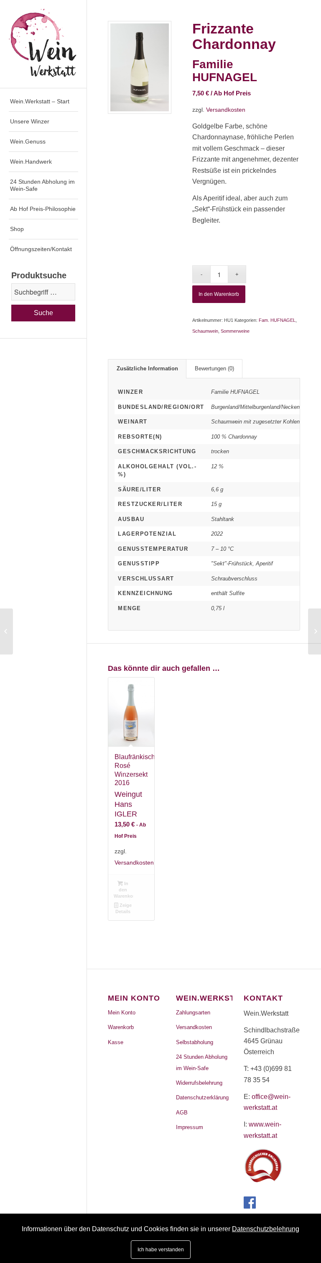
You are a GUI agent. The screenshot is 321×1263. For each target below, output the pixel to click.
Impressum (189, 1127)
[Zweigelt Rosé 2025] (6, 631)
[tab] (147, 368)
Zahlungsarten (193, 1012)
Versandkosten (225, 109)
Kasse (115, 1042)
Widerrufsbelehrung (199, 1083)
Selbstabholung (194, 1042)
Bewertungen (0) (214, 368)
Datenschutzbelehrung (265, 1228)
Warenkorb (121, 1027)
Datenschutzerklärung (202, 1097)
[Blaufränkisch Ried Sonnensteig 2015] (314, 631)
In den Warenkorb (219, 294)
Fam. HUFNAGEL (277, 320)
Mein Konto (121, 1012)
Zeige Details (123, 908)
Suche (43, 312)
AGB (182, 1112)
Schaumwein (205, 331)
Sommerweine (235, 331)
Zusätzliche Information (147, 368)
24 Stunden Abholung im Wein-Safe (201, 1062)
